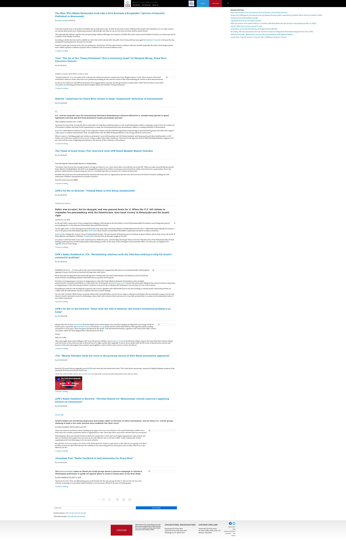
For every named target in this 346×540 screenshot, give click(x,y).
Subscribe (215, 3)
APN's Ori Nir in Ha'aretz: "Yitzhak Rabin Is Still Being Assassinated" (95, 190)
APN (58, 65)
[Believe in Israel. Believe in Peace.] (127, 4)
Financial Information (229, 531)
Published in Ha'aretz (63, 203)
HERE (90, 368)
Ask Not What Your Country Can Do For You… (247, 26)
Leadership (228, 533)
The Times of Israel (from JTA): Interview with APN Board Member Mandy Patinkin (104, 150)
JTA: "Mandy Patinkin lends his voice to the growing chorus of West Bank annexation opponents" (112, 355)
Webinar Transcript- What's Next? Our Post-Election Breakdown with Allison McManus (262, 34)
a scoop (101, 327)
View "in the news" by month (75, 513)
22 (129, 499)
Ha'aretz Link (59, 415)
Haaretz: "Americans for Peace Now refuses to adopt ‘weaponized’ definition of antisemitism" (109, 98)
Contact (233, 535)
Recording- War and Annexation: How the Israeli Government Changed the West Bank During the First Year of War (272, 32)
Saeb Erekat (92, 231)
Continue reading (61, 51)
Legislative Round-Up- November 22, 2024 (246, 21)
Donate (202, 3)
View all (70, 516)
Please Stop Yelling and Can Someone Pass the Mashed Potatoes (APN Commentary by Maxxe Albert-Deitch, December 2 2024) (276, 15)
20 (117, 499)
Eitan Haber (61, 234)
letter (60, 131)
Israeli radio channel (83, 327)
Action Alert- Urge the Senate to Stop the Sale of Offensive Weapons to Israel (258, 37)
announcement (66, 471)
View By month (79, 516)
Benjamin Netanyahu (153, 40)
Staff (234, 533)
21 (123, 499)
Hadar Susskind (63, 20)
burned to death (117, 341)
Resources (136, 5)
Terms (233, 529)
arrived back (78, 324)
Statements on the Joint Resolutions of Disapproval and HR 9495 (254, 29)
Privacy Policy (231, 527)
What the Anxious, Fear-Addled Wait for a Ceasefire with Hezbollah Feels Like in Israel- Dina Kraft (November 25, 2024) (273, 23)
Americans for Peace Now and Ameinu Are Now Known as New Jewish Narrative (259, 12)
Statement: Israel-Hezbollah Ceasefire (244, 18)
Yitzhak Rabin (89, 236)
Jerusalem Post (86, 374)
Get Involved (146, 5)
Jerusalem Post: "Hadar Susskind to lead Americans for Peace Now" (94, 458)
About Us (155, 5)
